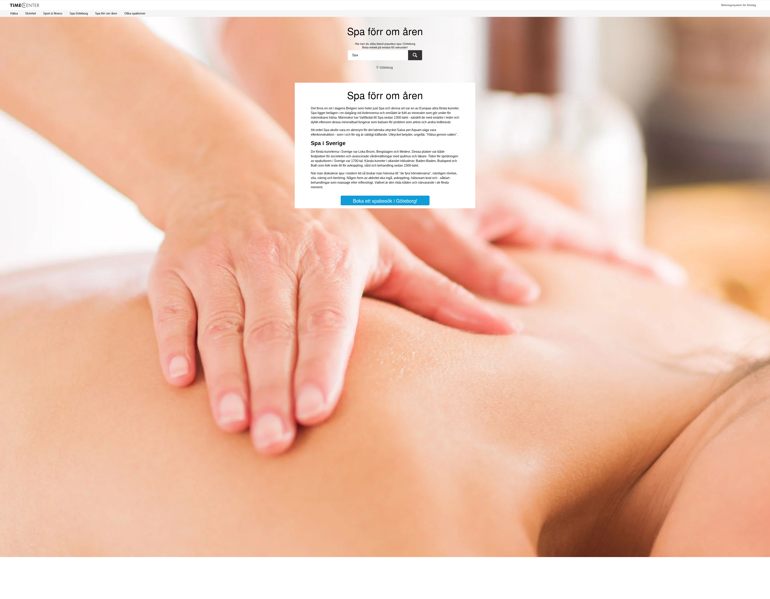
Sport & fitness (52, 13)
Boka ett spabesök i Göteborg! (385, 200)
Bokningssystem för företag (738, 5)
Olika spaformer (134, 13)
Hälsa (14, 13)
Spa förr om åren (106, 13)
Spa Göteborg (79, 13)
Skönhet (30, 13)
